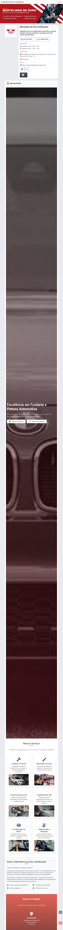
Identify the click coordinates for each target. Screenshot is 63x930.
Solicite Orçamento (38, 421)
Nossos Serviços (17, 421)
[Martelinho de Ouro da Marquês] (11, 31)
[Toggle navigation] (60, 2)
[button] (61, 6)
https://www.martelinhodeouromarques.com (34, 65)
